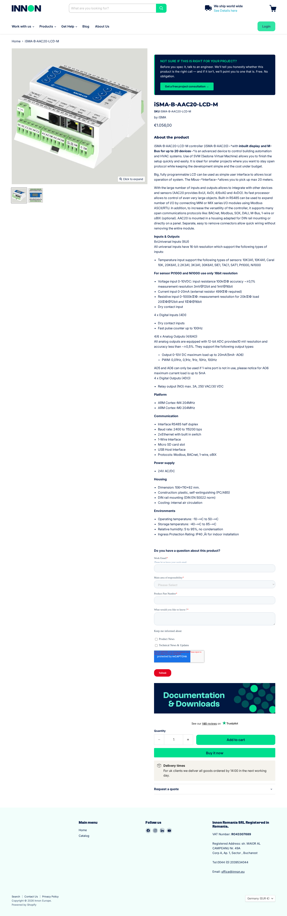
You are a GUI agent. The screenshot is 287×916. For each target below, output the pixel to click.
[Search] (161, 8)
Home (16, 41)
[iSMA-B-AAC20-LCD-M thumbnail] (19, 195)
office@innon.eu (233, 871)
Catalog (84, 836)
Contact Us (31, 896)
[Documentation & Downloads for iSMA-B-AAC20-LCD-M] (214, 715)
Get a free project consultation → (187, 86)
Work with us (22, 26)
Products (46, 26)
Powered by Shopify (24, 904)
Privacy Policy (50, 896)
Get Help (68, 26)
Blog (85, 26)
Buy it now (214, 753)
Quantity (160, 730)
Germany (258, 898)
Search (16, 896)
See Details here (225, 10)
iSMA (162, 117)
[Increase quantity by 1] (188, 739)
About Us (102, 26)
